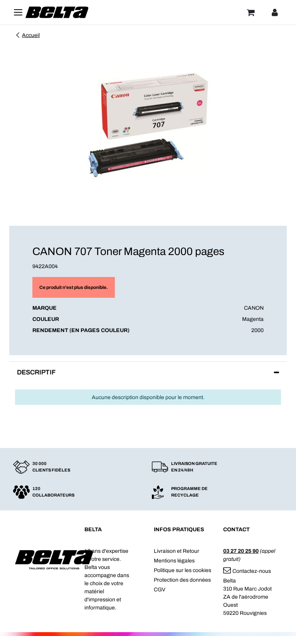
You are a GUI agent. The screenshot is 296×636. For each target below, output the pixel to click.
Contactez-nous (251, 571)
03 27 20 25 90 (241, 551)
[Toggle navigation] (18, 12)
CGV (159, 589)
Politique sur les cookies (182, 570)
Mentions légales (174, 561)
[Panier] (250, 12)
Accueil (31, 35)
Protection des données (182, 580)
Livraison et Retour (176, 551)
